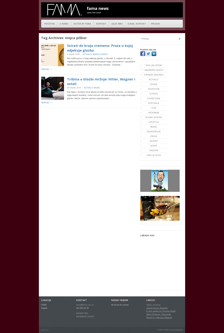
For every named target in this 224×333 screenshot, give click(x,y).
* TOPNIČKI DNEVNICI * (154, 74)
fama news (44, 330)
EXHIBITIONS (153, 98)
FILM (153, 107)
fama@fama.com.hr (85, 304)
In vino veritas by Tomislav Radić (161, 310)
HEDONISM (153, 112)
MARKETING (82, 313)
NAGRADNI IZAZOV (85, 316)
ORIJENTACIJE (154, 131)
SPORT (153, 145)
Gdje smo (117, 23)
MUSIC (97, 87)
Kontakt (101, 23)
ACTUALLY (87, 54)
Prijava (155, 23)
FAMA (166, 330)
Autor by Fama (82, 23)
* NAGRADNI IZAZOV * (153, 70)
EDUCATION (153, 88)
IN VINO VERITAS (153, 117)
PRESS (153, 136)
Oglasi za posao (153, 304)
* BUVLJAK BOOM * (153, 65)
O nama (64, 23)
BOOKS (96, 54)
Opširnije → (46, 68)
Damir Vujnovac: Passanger (158, 314)
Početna (49, 23)
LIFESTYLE (153, 122)
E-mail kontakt (137, 23)
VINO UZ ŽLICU (154, 155)
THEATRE (153, 150)
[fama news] (64, 9)
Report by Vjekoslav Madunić (159, 317)
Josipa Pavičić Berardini (157, 307)
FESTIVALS (153, 103)
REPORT (154, 140)
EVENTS (104, 54)
